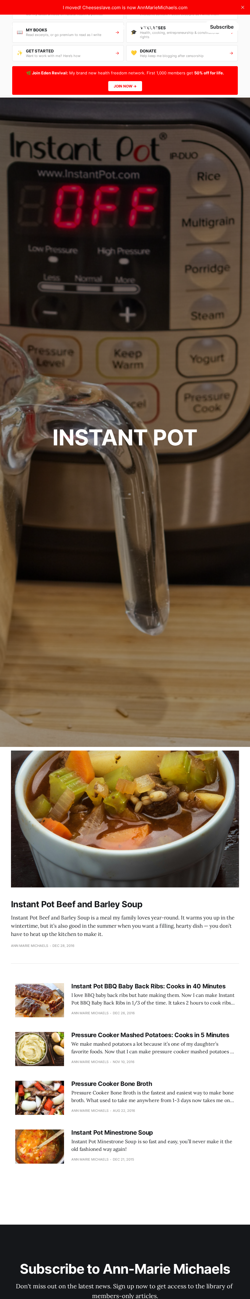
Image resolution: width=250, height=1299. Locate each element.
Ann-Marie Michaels (123, 26)
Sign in (190, 26)
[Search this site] (170, 26)
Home (18, 26)
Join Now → (125, 86)
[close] (243, 7)
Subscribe (222, 27)
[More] (37, 26)
